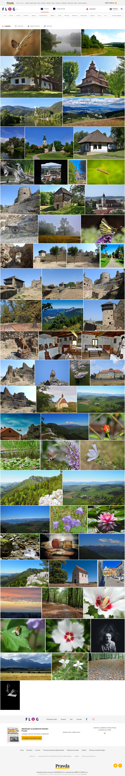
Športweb (33, 3)
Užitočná (70, 3)
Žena (53, 3)
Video (75, 3)
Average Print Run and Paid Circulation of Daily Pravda (54, 756)
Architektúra (43, 15)
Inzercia (37, 750)
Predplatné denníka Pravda (32, 738)
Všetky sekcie (109, 3)
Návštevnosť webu (73, 750)
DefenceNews (82, 3)
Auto (38, 3)
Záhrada (64, 3)
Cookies (76, 756)
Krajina (92, 15)
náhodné (49, 26)
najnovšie (20, 26)
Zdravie (48, 3)
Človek (11, 15)
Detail (18, 15)
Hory (99, 15)
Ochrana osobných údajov (97, 750)
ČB (5, 15)
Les (105, 15)
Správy (27, 3)
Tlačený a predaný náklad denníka (53, 750)
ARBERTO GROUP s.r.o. (81, 772)
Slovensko (83, 15)
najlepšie (7, 26)
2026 (59, 15)
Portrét (26, 15)
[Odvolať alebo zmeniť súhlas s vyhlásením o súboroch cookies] (115, 766)
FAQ (71, 719)
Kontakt (79, 719)
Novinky (63, 719)
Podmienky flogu (52, 719)
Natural (74, 15)
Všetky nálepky (116, 15)
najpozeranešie (35, 26)
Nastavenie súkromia (88, 756)
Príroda (67, 15)
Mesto (34, 15)
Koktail (43, 3)
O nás (22, 750)
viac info (84, 774)
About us (32, 756)
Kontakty (29, 750)
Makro (53, 15)
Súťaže (84, 750)
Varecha (58, 3)
